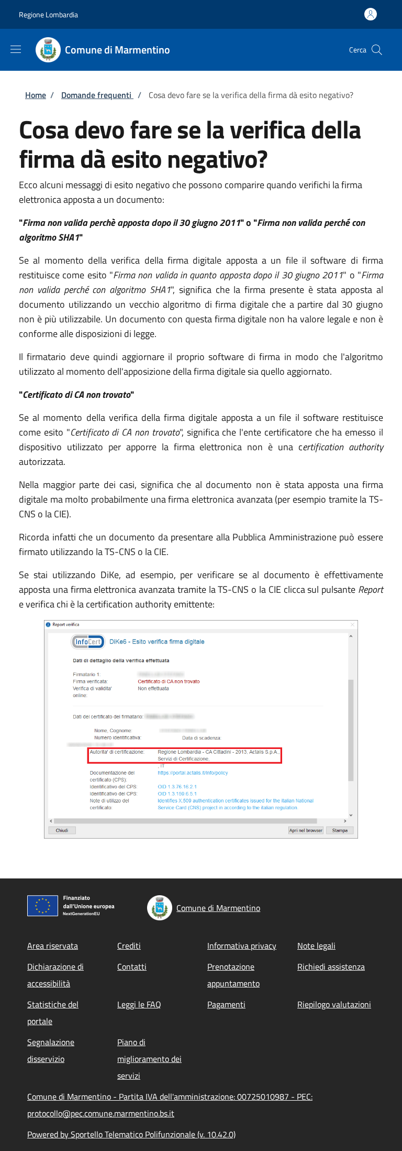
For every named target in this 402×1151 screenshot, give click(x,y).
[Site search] (377, 50)
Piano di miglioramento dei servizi (149, 1059)
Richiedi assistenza (331, 966)
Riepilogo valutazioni (334, 1004)
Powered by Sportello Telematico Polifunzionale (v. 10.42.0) (131, 1134)
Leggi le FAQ (139, 1004)
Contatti (132, 966)
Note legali (316, 945)
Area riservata (52, 945)
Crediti (129, 945)
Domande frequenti (97, 95)
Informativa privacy (241, 945)
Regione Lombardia (48, 14)
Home (35, 95)
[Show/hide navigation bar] (15, 49)
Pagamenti (226, 1004)
